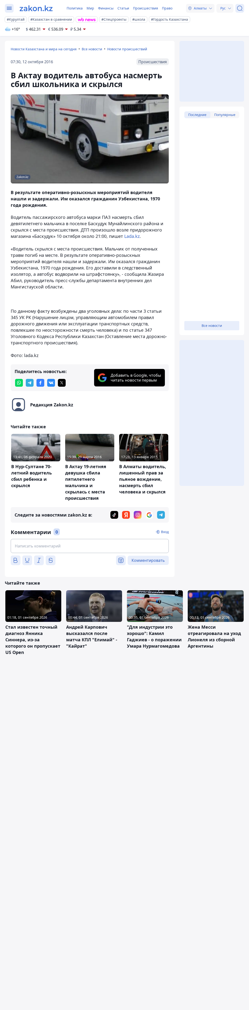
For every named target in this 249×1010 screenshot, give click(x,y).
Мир (90, 8)
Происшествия (145, 8)
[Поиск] (239, 8)
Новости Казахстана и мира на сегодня (44, 49)
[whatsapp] (19, 382)
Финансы (106, 8)
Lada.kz (131, 236)
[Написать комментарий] (90, 546)
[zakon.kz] (36, 8)
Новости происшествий (127, 49)
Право (167, 8)
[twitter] (61, 382)
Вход (165, 531)
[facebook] (40, 382)
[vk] (51, 382)
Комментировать (148, 560)
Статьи (123, 8)
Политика (75, 8)
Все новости (92, 49)
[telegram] (29, 382)
